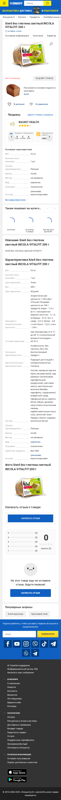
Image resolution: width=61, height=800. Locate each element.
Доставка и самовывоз (19, 725)
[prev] (47, 208)
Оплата (11, 717)
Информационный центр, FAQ (22, 669)
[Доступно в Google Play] (17, 780)
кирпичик (36, 442)
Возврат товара (15, 728)
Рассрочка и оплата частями (22, 721)
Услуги (10, 736)
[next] (54, 208)
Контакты (12, 691)
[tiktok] (44, 644)
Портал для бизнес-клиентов (22, 762)
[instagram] (26, 644)
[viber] (35, 644)
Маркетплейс (14, 702)
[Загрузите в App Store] (17, 772)
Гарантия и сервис (16, 732)
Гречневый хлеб (39, 614)
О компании (13, 683)
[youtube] (17, 644)
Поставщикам (14, 698)
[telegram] (53, 644)
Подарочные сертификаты (20, 740)
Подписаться (47, 634)
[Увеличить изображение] (51, 44)
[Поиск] (47, 3)
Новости (11, 687)
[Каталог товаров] (4, 3)
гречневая (36, 455)
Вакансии (12, 695)
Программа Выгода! (17, 744)
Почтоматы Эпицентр (18, 747)
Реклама (11, 706)
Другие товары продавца (40, 114)
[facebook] (8, 644)
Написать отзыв (30, 518)
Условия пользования (18, 758)
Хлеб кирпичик (15, 614)
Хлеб (26, 94)
